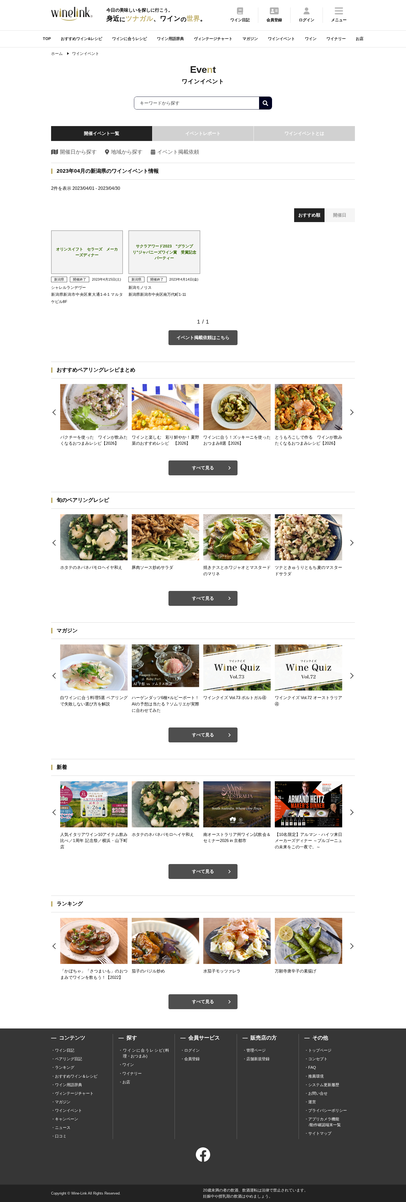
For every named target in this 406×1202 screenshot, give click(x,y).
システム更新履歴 (323, 1085)
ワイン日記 (64, 1050)
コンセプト (318, 1059)
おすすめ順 (309, 215)
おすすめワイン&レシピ (81, 38)
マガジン (250, 38)
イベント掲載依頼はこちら (203, 337)
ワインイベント (281, 38)
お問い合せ (318, 1093)
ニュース (62, 1127)
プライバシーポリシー (327, 1110)
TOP (47, 38)
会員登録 (192, 1059)
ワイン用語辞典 (170, 38)
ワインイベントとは (304, 133)
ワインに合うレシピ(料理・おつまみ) (146, 1053)
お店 (359, 38)
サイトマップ (319, 1133)
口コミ (61, 1136)
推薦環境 (316, 1076)
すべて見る (203, 467)
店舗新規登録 (258, 1059)
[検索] (265, 103)
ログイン (192, 1050)
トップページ (319, 1050)
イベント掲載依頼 (178, 151)
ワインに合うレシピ (129, 38)
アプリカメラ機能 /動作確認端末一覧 (324, 1122)
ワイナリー (336, 38)
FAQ (312, 1067)
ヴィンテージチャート (213, 38)
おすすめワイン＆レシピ (76, 1076)
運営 (312, 1102)
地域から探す (126, 151)
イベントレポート (203, 133)
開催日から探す (78, 151)
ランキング (64, 1067)
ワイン (311, 38)
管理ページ (256, 1050)
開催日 (339, 215)
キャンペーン (66, 1119)
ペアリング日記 (68, 1059)
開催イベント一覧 (101, 133)
